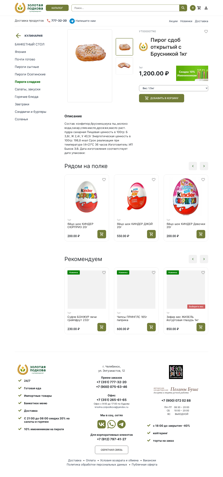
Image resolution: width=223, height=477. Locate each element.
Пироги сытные (27, 67)
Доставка (201, 21)
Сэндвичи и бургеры (30, 112)
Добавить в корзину (164, 98)
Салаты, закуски (27, 89)
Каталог (57, 7)
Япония (20, 52)
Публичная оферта (144, 464)
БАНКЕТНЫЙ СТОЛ (29, 44)
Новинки (186, 21)
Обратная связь (111, 449)
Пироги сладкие (27, 82)
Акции (173, 21)
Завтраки (22, 104)
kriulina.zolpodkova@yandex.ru (111, 407)
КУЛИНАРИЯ (34, 35)
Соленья (21, 119)
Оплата (91, 460)
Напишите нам (85, 20)
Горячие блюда (26, 97)
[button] (193, 166)
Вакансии (149, 460)
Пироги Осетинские (30, 74)
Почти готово (25, 59)
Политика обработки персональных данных (97, 464)
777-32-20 (59, 20)
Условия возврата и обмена (119, 460)
